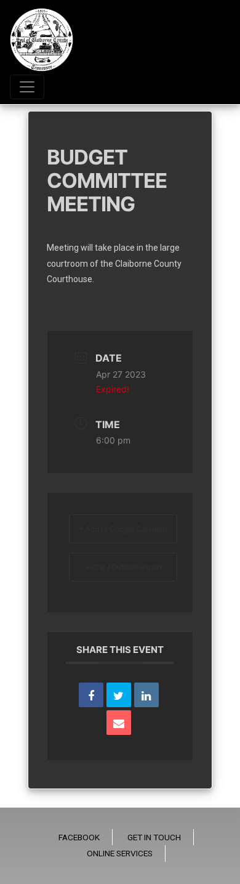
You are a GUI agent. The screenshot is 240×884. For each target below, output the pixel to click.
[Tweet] (118, 695)
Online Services (120, 853)
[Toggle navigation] (27, 87)
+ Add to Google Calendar (123, 528)
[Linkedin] (146, 695)
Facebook (79, 837)
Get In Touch (154, 837)
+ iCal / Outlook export (123, 567)
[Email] (118, 722)
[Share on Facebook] (91, 695)
